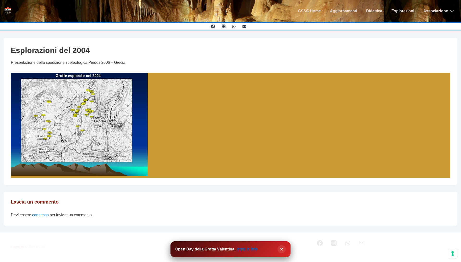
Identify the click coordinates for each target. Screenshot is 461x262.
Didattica (374, 11)
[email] (244, 26)
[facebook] (212, 26)
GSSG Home (309, 11)
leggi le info (247, 249)
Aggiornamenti (343, 11)
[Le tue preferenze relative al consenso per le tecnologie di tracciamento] (452, 253)
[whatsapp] (233, 26)
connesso (40, 215)
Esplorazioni (402, 11)
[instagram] (223, 26)
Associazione (435, 11)
